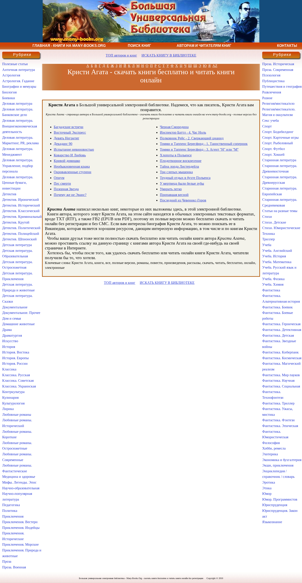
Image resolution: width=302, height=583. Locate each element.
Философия (271, 443)
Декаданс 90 (63, 144)
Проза (6, 561)
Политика (9, 511)
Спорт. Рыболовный (277, 143)
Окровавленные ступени (72, 172)
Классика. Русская (16, 375)
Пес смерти (62, 183)
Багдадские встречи (68, 127)
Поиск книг (139, 45)
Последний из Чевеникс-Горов (183, 200)
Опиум (59, 178)
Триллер (268, 239)
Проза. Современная (277, 70)
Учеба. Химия (272, 284)
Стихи (267, 216)
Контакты (287, 45)
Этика (266, 488)
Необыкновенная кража (72, 166)
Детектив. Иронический (20, 199)
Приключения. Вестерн (20, 522)
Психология (271, 75)
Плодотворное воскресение (180, 161)
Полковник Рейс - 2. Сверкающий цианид (192, 138)
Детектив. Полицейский (20, 233)
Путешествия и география (282, 86)
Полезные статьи (15, 64)
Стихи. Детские (274, 222)
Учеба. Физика (273, 279)
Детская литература (17, 245)
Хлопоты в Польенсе (176, 155)
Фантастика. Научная (278, 380)
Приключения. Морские (20, 544)
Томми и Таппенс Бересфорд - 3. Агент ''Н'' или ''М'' (199, 149)
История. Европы (15, 358)
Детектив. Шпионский (19, 239)
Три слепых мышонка (176, 172)
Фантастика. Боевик (277, 307)
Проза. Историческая (278, 64)
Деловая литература (17, 103)
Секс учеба (270, 120)
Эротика (268, 482)
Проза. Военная (14, 567)
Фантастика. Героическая (281, 324)
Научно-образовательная (20, 488)
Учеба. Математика (276, 262)
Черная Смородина (174, 127)
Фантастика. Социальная (281, 386)
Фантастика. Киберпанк (280, 352)
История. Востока (15, 352)
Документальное (14, 307)
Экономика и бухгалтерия (281, 460)
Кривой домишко (67, 161)
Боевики (8, 98)
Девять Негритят (66, 138)
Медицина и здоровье (18, 477)
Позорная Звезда (66, 189)
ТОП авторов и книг (121, 55)
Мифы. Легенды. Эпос (19, 482)
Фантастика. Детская (278, 335)
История (8, 347)
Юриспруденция (274, 505)
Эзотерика (270, 454)
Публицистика (273, 81)
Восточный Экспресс (70, 132)
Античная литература (18, 70)
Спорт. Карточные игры (280, 137)
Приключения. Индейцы (21, 528)
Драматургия (12, 335)
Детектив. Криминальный (22, 216)
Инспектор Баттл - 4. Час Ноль (183, 132)
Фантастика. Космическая (281, 358)
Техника (268, 233)
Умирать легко (171, 189)
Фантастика (271, 290)
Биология (9, 92)
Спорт (267, 126)
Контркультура (13, 392)
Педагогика (11, 505)
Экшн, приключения (277, 465)
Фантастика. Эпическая (280, 426)
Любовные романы (16, 414)
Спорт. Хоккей (273, 154)
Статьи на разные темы (279, 211)
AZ (214, 66)
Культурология (13, 403)
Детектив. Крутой (15, 222)
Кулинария (10, 397)
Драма (7, 330)
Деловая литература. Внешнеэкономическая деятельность (19, 126)
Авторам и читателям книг (204, 45)
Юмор (266, 494)
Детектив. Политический (21, 228)
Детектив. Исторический (21, 205)
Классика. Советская (18, 380)
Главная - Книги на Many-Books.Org (69, 45)
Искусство (10, 341)
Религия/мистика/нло (278, 103)
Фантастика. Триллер (278, 403)
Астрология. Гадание (18, 81)
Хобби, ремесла (274, 448)
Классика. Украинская (19, 386)
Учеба (266, 245)
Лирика (8, 409)
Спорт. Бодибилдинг (278, 132)
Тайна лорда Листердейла (179, 166)
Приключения (12, 516)
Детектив (9, 194)
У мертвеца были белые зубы (182, 183)
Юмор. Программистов (279, 499)
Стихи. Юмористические (281, 228)
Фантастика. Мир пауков (281, 375)
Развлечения (271, 92)
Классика (9, 369)
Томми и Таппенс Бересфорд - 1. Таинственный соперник (204, 144)
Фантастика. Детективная (281, 330)
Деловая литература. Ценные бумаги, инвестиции (17, 182)
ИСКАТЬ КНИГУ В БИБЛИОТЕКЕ (168, 55)
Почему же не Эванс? (70, 195)
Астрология (11, 75)
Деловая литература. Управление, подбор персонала (17, 165)
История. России (15, 363)
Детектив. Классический (21, 211)
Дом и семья (11, 318)
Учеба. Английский (277, 251)
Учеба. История (274, 256)
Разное (267, 98)
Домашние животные (18, 324)
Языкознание (272, 522)
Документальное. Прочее (21, 313)
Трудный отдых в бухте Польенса (185, 178)
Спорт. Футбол (273, 149)
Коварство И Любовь (70, 155)
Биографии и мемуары (19, 86)
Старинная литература (279, 160)
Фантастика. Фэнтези (278, 420)
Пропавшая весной (174, 195)
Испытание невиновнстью (74, 149)
